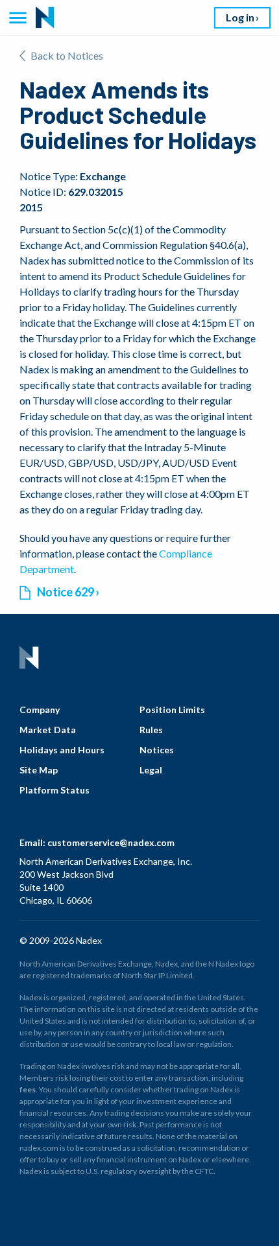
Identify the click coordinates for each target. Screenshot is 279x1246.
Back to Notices (66, 55)
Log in (240, 17)
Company (39, 709)
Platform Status (54, 789)
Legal (151, 769)
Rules (151, 729)
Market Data (47, 729)
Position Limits (172, 709)
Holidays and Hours (61, 749)
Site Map (38, 769)
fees (27, 1089)
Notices (157, 749)
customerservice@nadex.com (111, 842)
